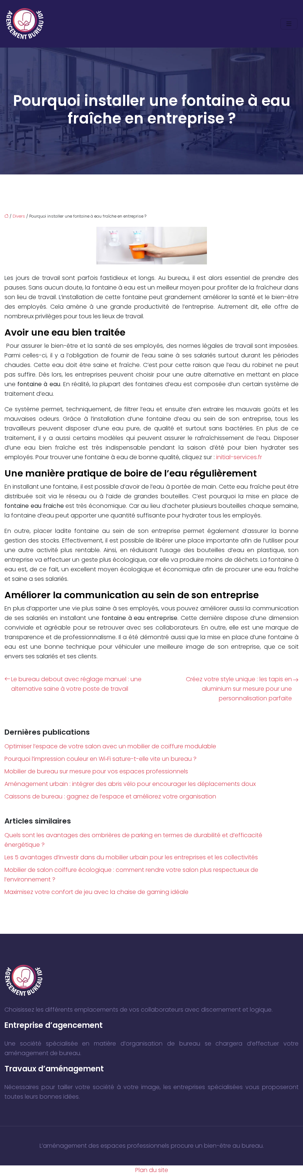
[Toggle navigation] (288, 24)
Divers (19, 216)
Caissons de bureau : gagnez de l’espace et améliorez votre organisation (110, 796)
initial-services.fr (239, 457)
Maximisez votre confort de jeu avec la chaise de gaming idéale (96, 892)
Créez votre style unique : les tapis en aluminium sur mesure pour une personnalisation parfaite (239, 689)
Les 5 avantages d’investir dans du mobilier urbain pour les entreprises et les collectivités (131, 857)
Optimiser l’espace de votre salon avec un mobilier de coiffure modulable (110, 746)
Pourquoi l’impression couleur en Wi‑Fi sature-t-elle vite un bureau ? (100, 759)
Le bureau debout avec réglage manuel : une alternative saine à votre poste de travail (76, 684)
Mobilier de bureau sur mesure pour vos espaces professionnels (96, 771)
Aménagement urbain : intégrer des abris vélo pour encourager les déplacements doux (130, 784)
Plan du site (151, 1170)
